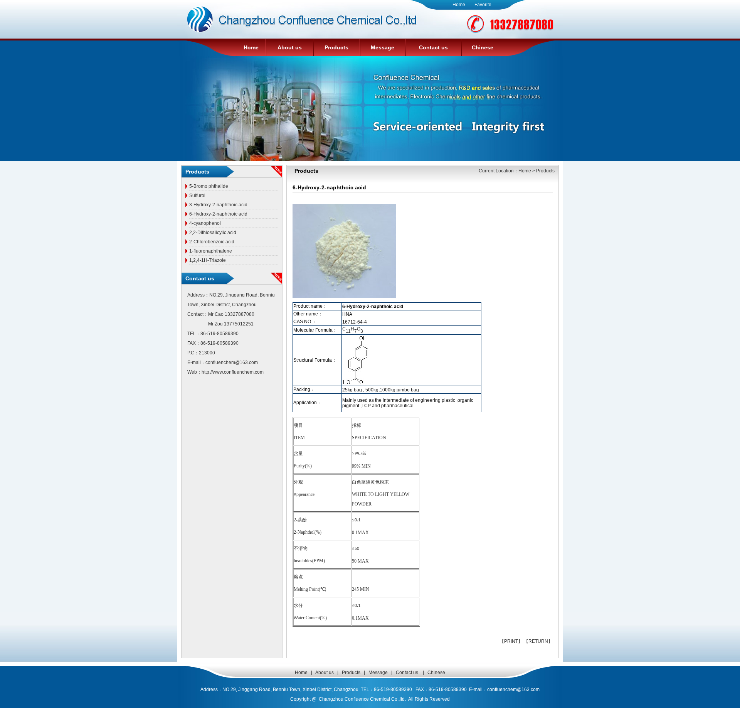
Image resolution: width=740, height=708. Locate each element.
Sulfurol (197, 195)
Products (336, 47)
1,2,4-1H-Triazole (207, 260)
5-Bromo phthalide (208, 186)
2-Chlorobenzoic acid (211, 241)
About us (290, 47)
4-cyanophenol (205, 223)
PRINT (511, 641)
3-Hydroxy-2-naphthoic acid (218, 204)
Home (458, 4)
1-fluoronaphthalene (210, 251)
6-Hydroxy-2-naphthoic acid (218, 214)
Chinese (482, 47)
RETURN (538, 641)
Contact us (433, 47)
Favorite (482, 4)
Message (382, 47)
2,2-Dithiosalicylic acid (212, 232)
